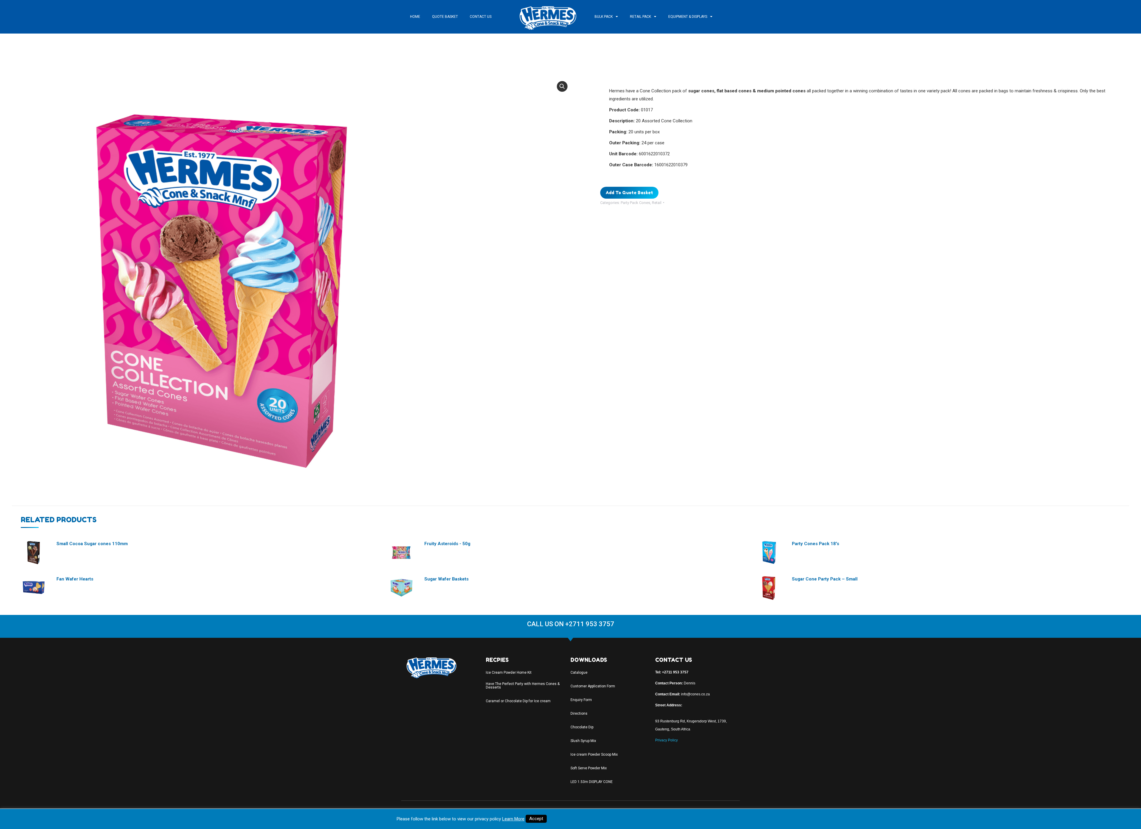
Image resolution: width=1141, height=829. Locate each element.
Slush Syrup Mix (583, 741)
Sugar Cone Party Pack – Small (825, 579)
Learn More (513, 819)
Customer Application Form (592, 686)
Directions (578, 713)
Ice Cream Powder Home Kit (509, 672)
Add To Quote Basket (629, 192)
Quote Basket (445, 17)
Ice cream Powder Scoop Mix (594, 754)
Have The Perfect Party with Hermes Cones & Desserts (523, 685)
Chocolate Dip (581, 727)
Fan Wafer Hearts (74, 579)
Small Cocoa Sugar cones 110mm (92, 543)
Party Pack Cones (635, 202)
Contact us (480, 17)
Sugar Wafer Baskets (446, 579)
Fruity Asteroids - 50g (447, 543)
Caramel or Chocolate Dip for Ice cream (518, 701)
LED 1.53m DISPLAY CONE (591, 782)
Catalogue (578, 672)
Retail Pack (640, 17)
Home (415, 17)
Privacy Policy (666, 740)
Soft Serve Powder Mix (588, 768)
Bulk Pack (604, 17)
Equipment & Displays (687, 17)
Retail (656, 202)
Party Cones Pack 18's (815, 543)
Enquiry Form (581, 700)
